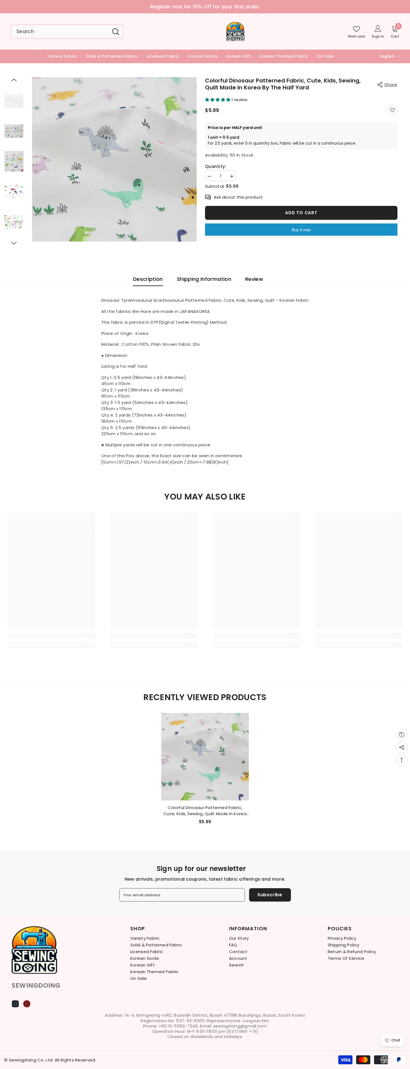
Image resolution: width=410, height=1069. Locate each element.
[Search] (67, 31)
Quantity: (215, 166)
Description (148, 279)
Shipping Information (204, 279)
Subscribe (269, 895)
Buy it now (301, 229)
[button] (14, 80)
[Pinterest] (26, 1003)
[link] (51, 636)
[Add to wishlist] (392, 110)
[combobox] (59, 31)
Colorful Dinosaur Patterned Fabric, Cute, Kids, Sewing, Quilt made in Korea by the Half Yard (205, 811)
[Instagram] (15, 1003)
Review (254, 279)
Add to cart (301, 213)
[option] (205, 6)
